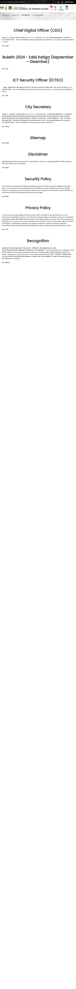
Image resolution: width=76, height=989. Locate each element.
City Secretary (38, 106)
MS (68, 2)
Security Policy (38, 178)
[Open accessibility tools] (62, 2)
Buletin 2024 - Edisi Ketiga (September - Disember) (38, 59)
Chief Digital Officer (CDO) (38, 30)
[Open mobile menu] (72, 8)
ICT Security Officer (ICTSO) (38, 80)
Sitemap (38, 137)
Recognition (38, 240)
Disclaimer (38, 154)
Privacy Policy (38, 207)
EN (73, 2)
